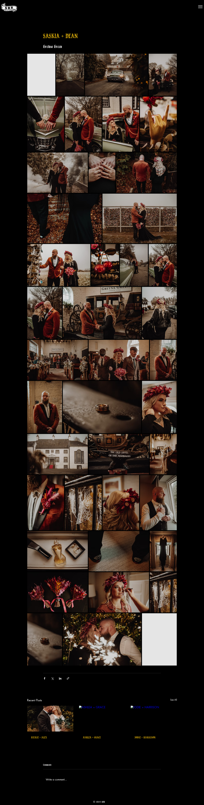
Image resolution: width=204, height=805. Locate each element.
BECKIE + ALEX (39, 737)
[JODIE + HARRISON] (154, 719)
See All (173, 699)
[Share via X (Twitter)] (52, 678)
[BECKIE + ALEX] (50, 719)
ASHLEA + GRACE (92, 737)
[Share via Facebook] (44, 678)
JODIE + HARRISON (145, 737)
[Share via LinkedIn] (60, 678)
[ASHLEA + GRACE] (102, 719)
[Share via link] (67, 678)
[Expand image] (41, 75)
